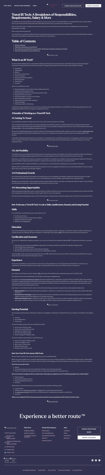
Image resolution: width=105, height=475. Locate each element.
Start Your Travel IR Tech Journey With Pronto (27, 50)
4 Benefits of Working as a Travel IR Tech (26, 47)
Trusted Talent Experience (22, 5)
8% (74, 288)
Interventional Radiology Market (30, 279)
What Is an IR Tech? (20, 45)
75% (18, 254)
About (35, 5)
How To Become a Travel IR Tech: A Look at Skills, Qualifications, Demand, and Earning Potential (41, 49)
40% (44, 300)
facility (40, 390)
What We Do (7, 5)
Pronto (52, 361)
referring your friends (30, 390)
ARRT (60, 232)
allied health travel (88, 131)
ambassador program (23, 392)
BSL (39, 273)
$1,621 (47, 313)
